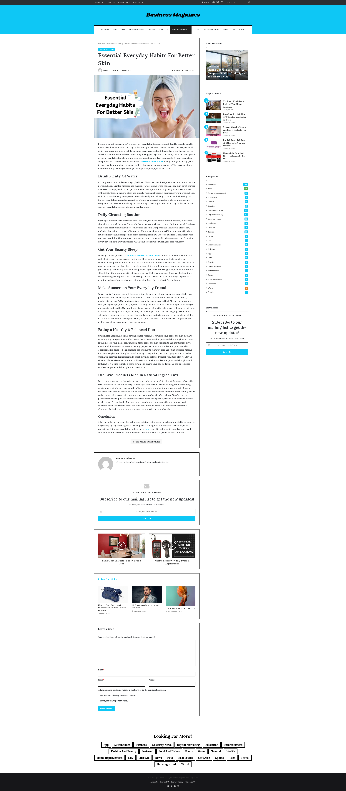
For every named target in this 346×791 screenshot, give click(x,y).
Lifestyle (211, 206)
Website (152, 680)
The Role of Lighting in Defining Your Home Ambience (233, 104)
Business (105, 29)
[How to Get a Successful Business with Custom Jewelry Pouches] (113, 594)
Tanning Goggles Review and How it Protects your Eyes (235, 130)
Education (163, 29)
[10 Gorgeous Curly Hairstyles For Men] (147, 594)
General (211, 227)
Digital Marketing (211, 29)
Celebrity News (214, 266)
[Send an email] (117, 70)
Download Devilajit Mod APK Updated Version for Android (234, 117)
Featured (212, 284)
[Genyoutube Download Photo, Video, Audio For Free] (213, 157)
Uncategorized (214, 219)
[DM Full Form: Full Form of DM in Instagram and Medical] (213, 144)
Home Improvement (137, 29)
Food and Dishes (215, 279)
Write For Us (137, 2)
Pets (210, 258)
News (115, 29)
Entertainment (214, 245)
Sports (211, 262)
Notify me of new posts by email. (114, 701)
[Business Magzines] (173, 15)
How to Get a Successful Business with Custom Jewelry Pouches (112, 608)
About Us (99, 2)
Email (101, 680)
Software (212, 249)
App (210, 253)
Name (101, 670)
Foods (242, 29)
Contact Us (110, 2)
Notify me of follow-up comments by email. (118, 695)
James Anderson (126, 458)
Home (102, 43)
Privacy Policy (124, 2)
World (210, 288)
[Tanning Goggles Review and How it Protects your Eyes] (213, 131)
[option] (227, 65)
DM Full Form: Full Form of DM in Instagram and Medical (234, 143)
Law (233, 29)
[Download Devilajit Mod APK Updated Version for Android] (213, 118)
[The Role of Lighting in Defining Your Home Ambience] (213, 105)
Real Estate (213, 223)
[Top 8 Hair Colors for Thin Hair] (180, 596)
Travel (196, 29)
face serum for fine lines (147, 441)
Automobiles (213, 271)
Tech (123, 29)
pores (147, 429)
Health (152, 29)
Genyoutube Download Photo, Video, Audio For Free (234, 156)
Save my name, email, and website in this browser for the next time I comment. (133, 690)
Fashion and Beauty (181, 29)
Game (210, 275)
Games (225, 29)
